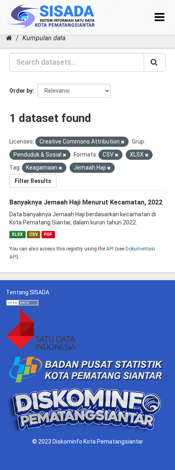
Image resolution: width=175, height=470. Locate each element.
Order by (21, 90)
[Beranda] (9, 38)
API (110, 249)
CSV (33, 234)
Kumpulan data (44, 38)
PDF (48, 234)
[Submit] (155, 62)
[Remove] (123, 142)
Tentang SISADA (27, 292)
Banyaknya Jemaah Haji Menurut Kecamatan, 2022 (85, 202)
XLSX (17, 234)
